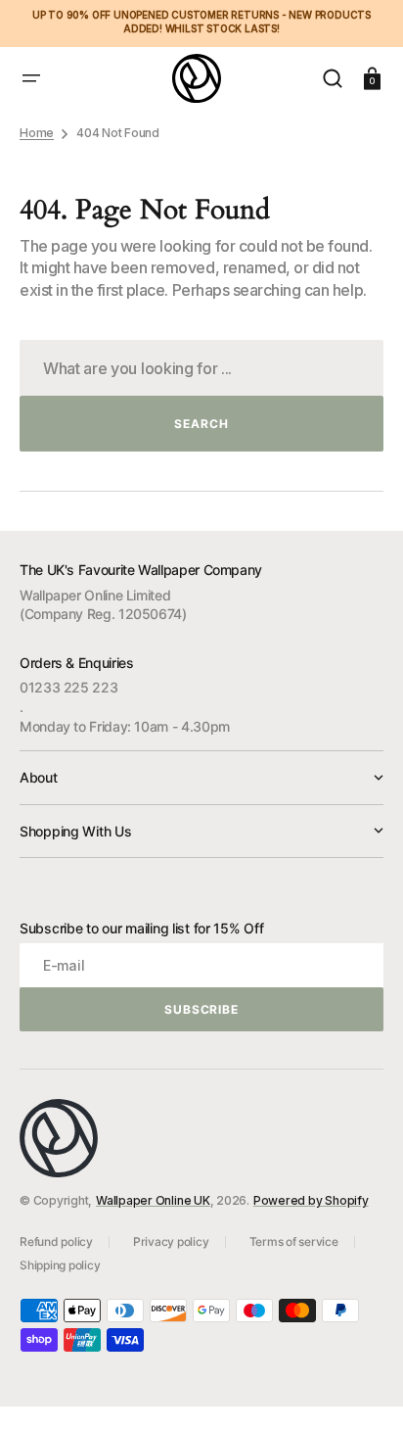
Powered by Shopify (311, 1200)
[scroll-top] (361, 1389)
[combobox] (201, 368)
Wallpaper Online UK (152, 1200)
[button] (31, 78)
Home (37, 132)
